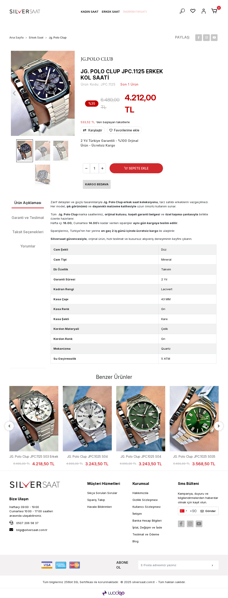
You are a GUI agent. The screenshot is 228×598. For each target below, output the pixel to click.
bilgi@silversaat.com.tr (31, 530)
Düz (164, 249)
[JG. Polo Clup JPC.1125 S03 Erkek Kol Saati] (33, 418)
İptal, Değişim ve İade (147, 527)
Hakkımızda (140, 493)
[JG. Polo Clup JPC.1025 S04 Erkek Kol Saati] (87, 418)
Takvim (166, 269)
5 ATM (165, 358)
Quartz (166, 348)
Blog (135, 541)
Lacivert (166, 289)
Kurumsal (140, 483)
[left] (9, 426)
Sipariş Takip (96, 500)
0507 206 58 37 (27, 523)
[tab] (28, 203)
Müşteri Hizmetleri (103, 483)
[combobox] (183, 511)
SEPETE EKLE (139, 168)
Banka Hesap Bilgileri (147, 520)
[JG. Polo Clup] (97, 59)
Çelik (164, 329)
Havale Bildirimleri (99, 506)
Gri (163, 309)
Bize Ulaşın (18, 499)
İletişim (137, 513)
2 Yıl (164, 279)
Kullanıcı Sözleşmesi (146, 506)
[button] (89, 11)
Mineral (166, 259)
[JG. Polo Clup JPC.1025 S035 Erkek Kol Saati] (194, 418)
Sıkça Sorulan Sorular (102, 493)
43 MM (166, 299)
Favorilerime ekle (126, 130)
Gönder (210, 511)
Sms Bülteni (188, 483)
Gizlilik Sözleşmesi (145, 500)
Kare (164, 319)
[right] (219, 426)
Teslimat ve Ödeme (145, 534)
